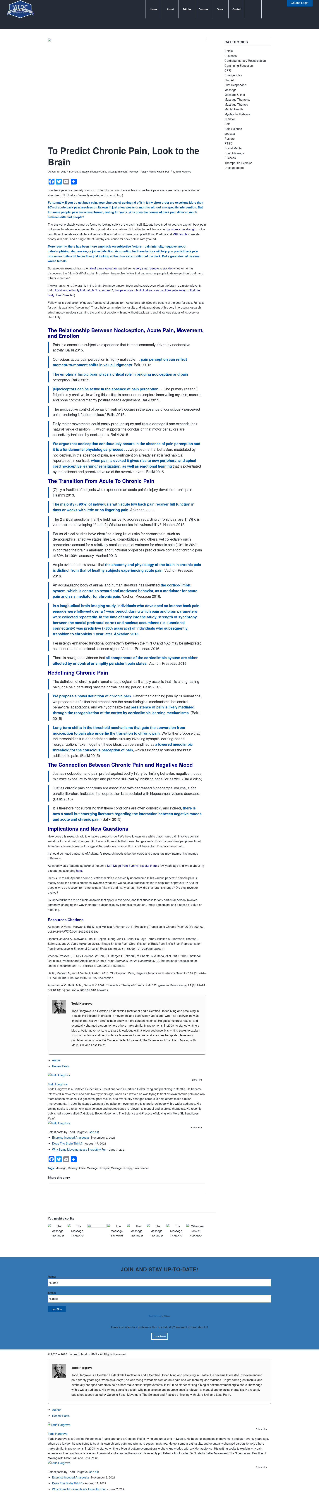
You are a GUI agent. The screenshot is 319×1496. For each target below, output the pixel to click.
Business (230, 56)
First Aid (229, 80)
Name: (52, 1276)
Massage (84, 171)
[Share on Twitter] (127, 1188)
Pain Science (141, 1168)
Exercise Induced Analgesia (70, 1137)
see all (93, 1132)
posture (173, 229)
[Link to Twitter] (273, 9)
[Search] (253, 9)
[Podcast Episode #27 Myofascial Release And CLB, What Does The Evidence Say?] (77, 1230)
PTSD (228, 143)
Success (230, 158)
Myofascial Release (237, 114)
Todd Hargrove (183, 171)
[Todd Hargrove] (71, 1075)
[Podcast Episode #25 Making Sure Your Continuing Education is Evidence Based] (136, 1230)
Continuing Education (238, 65)
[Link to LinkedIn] (278, 9)
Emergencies (233, 75)
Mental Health (156, 171)
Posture (229, 138)
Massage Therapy (138, 171)
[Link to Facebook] (267, 9)
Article (74, 171)
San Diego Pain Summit (122, 865)
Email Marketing (155, 1316)
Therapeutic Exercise (238, 163)
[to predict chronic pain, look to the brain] (127, 90)
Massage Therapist (118, 171)
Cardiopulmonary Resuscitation (245, 60)
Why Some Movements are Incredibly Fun (79, 1149)
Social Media (233, 148)
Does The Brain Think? (67, 1143)
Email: (52, 1293)
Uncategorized (234, 168)
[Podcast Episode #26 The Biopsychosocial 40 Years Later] (116, 1230)
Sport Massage (234, 153)
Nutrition (230, 119)
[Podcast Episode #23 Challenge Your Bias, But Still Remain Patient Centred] (176, 1230)
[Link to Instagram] (284, 9)
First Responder (235, 85)
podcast (229, 133)
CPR (227, 70)
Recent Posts (61, 1066)
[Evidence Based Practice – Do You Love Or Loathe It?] (195, 1230)
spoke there (149, 865)
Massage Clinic (98, 171)
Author (56, 1060)
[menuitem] (153, 9)
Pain (167, 171)
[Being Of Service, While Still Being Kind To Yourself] (97, 1230)
